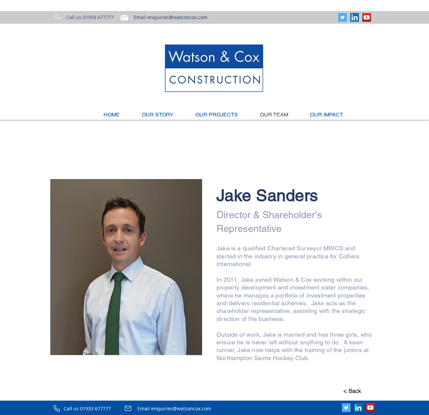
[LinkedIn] (354, 17)
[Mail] (124, 17)
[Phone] (56, 408)
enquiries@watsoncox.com (177, 17)
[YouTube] (366, 17)
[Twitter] (342, 17)
